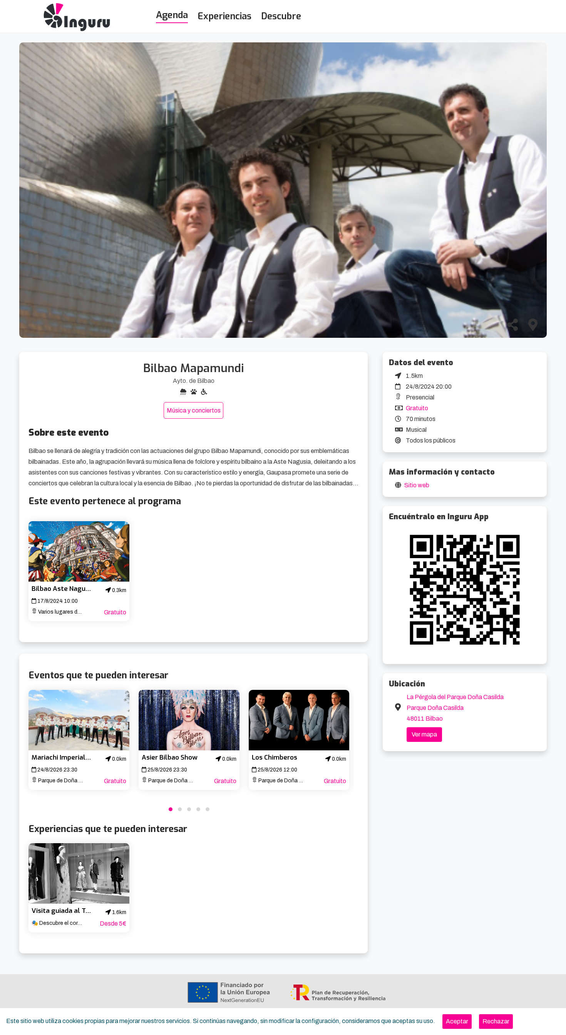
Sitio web (416, 485)
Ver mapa (424, 734)
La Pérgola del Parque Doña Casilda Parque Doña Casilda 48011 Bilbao (455, 708)
